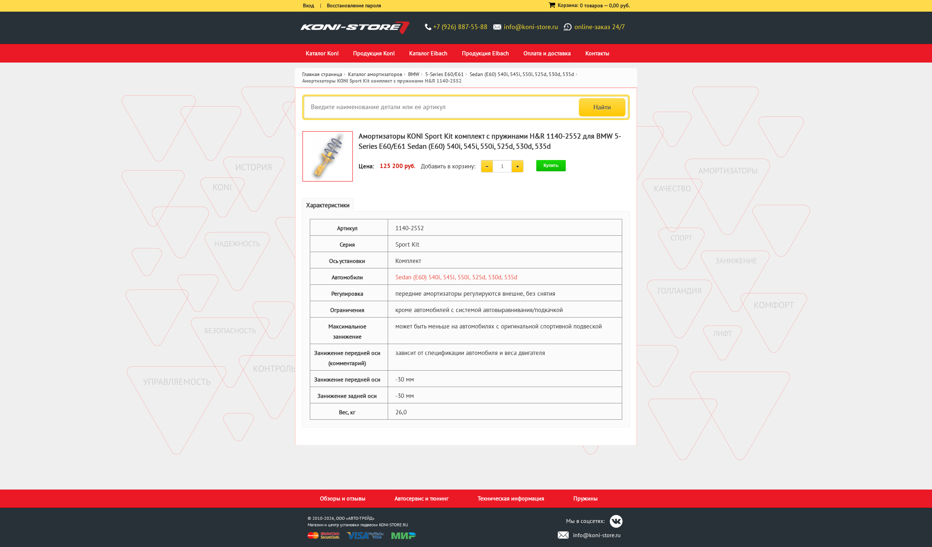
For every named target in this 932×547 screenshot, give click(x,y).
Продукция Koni (374, 53)
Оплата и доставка (547, 53)
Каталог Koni (322, 53)
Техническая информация (511, 498)
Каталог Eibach (428, 53)
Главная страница (322, 74)
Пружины (585, 498)
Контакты (597, 53)
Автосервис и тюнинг (422, 498)
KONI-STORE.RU (393, 524)
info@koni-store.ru (531, 27)
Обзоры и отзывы (343, 498)
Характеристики (328, 205)
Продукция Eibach (485, 53)
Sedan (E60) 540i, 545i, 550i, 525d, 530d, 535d (456, 277)
